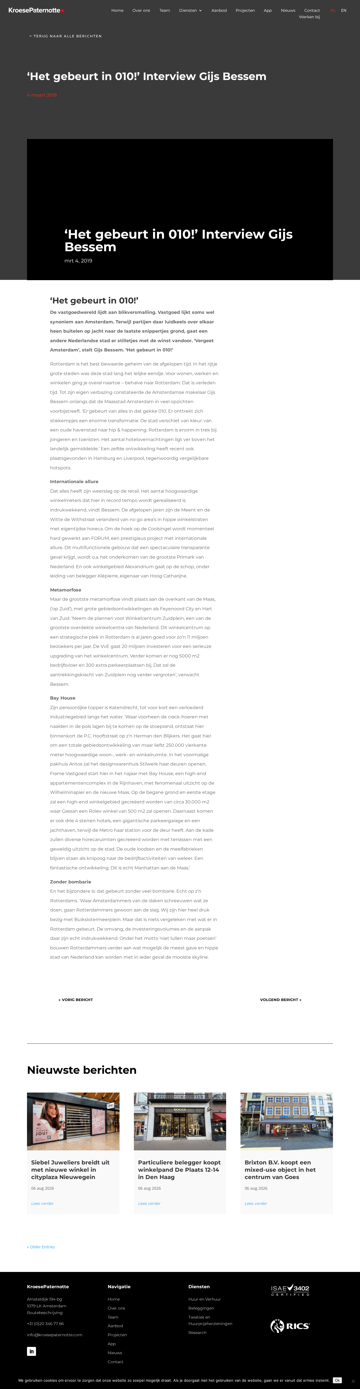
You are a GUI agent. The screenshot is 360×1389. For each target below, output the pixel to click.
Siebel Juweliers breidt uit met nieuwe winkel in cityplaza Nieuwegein (70, 1169)
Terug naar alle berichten (68, 36)
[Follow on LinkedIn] (31, 1351)
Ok (337, 1380)
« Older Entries (41, 1246)
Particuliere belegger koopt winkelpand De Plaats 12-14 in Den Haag (179, 1169)
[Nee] (353, 1381)
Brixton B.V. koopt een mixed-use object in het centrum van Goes (280, 1169)
